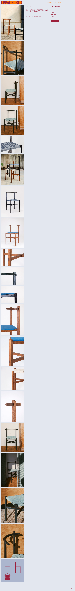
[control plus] (58, 18)
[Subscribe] (71, 588)
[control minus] (51, 18)
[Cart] (73, 2)
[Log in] (71, 2)
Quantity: (52, 16)
